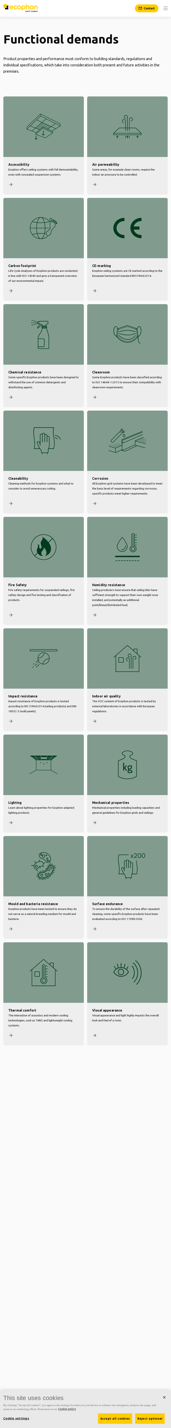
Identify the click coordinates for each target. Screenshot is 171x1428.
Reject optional (150, 1418)
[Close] (164, 1397)
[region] (85, 1409)
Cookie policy (67, 1409)
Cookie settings (16, 1418)
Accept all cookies (115, 1418)
